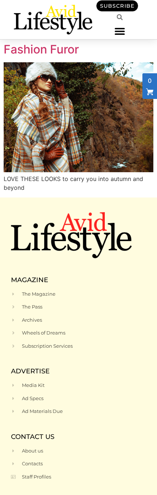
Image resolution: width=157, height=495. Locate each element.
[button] (119, 31)
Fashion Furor (41, 49)
